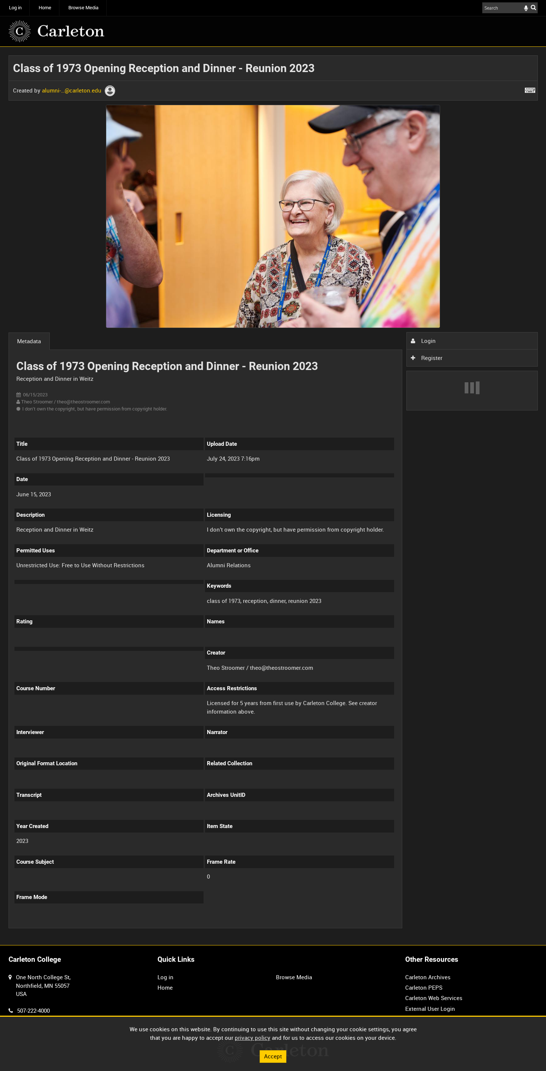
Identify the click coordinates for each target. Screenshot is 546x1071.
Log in (15, 7)
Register (431, 357)
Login (428, 340)
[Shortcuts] (530, 89)
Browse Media (83, 7)
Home (45, 7)
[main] (273, 496)
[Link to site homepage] (56, 31)
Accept (273, 1056)
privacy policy (252, 1037)
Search (533, 7)
